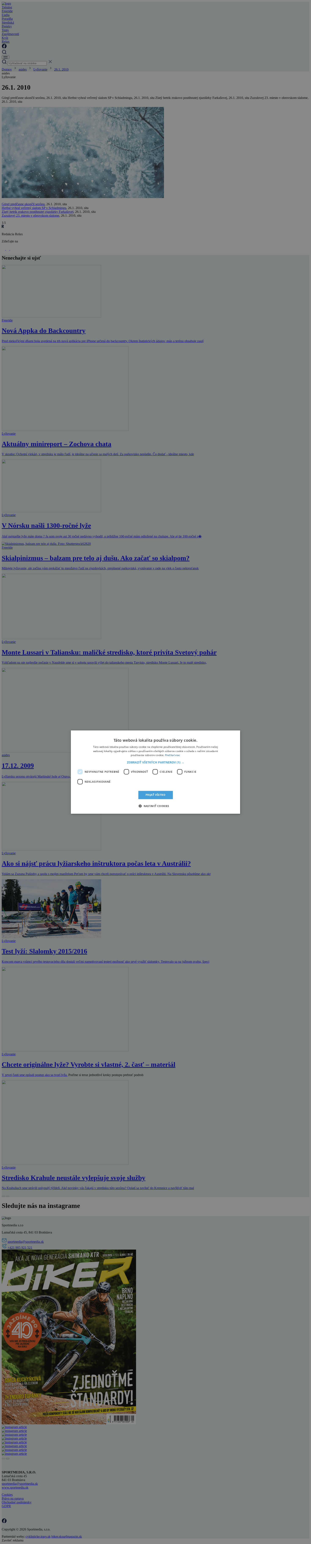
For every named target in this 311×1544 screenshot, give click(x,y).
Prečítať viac (172, 755)
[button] (155, 762)
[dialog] (155, 772)
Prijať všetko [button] (155, 795)
